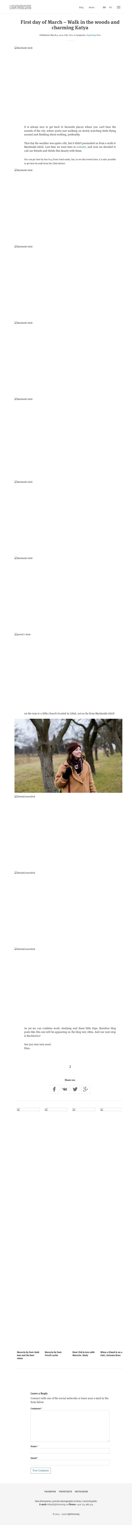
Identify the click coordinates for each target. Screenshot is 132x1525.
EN (104, 7)
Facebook (50, 1491)
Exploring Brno (93, 35)
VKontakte (65, 1491)
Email (34, 1458)
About (91, 7)
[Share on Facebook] (54, 1089)
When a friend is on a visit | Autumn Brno (111, 1354)
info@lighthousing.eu (58, 1504)
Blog (81, 7)
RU (110, 7)
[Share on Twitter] (75, 1089)
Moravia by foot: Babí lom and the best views (28, 1355)
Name (34, 1446)
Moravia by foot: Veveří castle (53, 1354)
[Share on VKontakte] (64, 1089)
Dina (71, 35)
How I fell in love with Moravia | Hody (83, 1354)
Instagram (81, 1491)
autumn (81, 147)
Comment (36, 1408)
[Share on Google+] (85, 1089)
